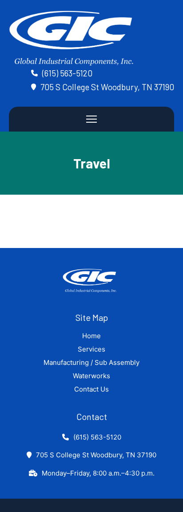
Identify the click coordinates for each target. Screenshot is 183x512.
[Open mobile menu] (91, 119)
